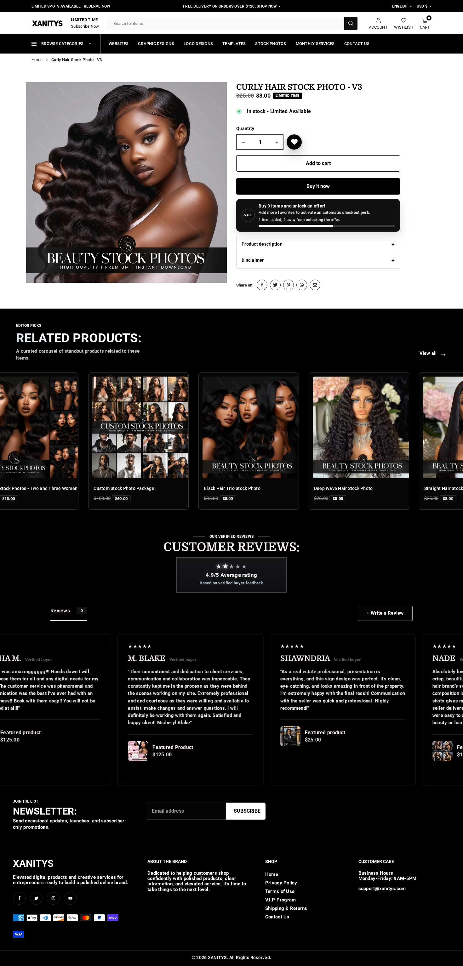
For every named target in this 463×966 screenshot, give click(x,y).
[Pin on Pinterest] (288, 285)
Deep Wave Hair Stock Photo (302, 488)
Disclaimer (253, 260)
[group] (126, 182)
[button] (425, 23)
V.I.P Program (280, 900)
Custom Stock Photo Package (83, 488)
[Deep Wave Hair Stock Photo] (321, 427)
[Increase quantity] (277, 142)
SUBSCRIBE (247, 811)
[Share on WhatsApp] (301, 285)
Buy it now (318, 186)
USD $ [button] (422, 6)
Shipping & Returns (286, 908)
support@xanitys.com (382, 888)
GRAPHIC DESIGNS (156, 43)
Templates (234, 43)
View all (433, 353)
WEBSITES (119, 43)
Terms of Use (279, 891)
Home (37, 59)
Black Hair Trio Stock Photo (191, 488)
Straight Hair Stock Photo (409, 488)
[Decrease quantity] (243, 142)
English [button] (400, 6)
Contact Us (357, 43)
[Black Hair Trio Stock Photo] (211, 427)
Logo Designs (198, 43)
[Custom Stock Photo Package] (101, 427)
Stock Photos (270, 43)
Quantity (245, 128)
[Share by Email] (315, 285)
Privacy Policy (281, 883)
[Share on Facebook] (262, 285)
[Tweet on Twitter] (275, 285)
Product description (262, 244)
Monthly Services (315, 43)
